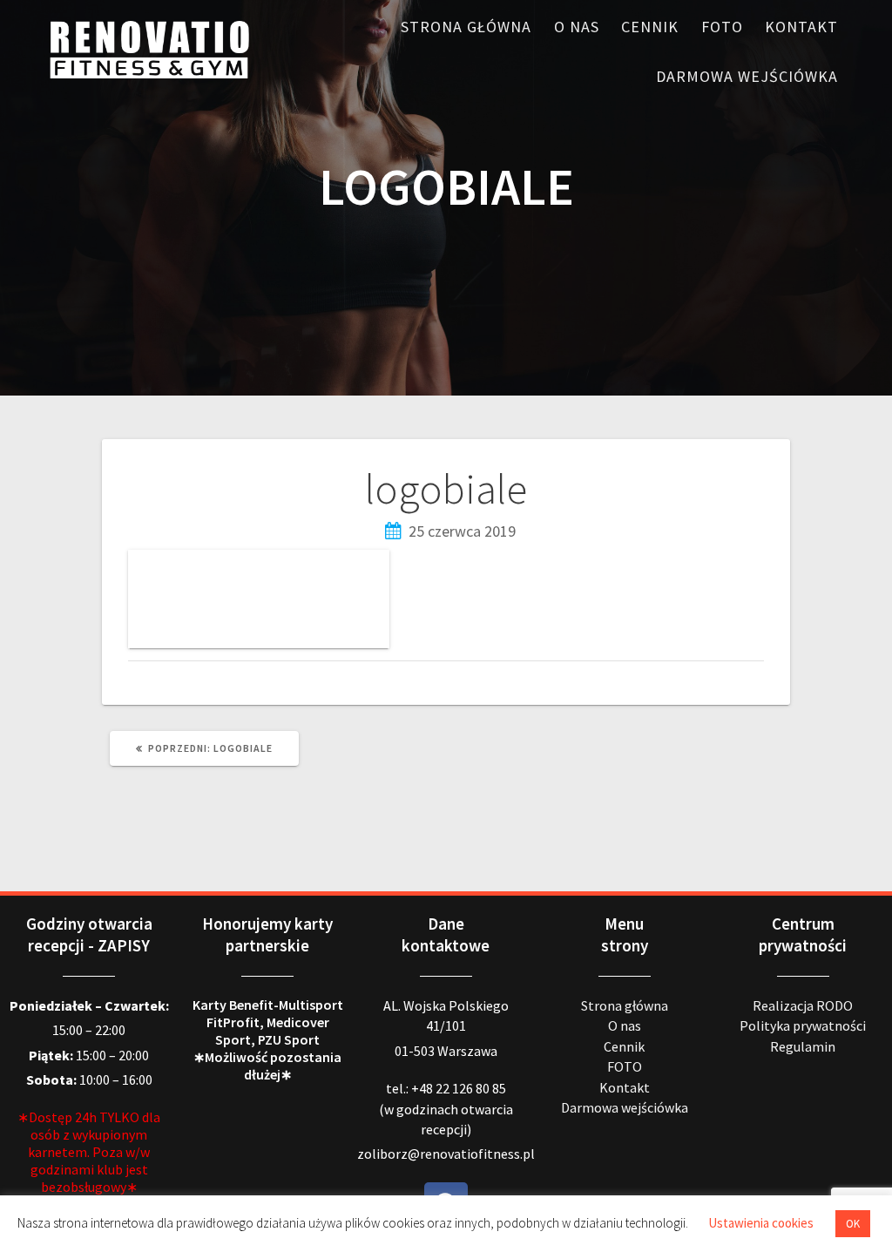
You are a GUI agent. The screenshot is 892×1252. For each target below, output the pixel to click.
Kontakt (801, 27)
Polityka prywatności (803, 1025)
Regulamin (802, 1046)
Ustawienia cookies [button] (761, 1223)
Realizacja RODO (803, 1005)
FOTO (722, 27)
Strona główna (466, 27)
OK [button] (853, 1223)
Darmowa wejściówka (747, 76)
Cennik (650, 27)
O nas (576, 27)
